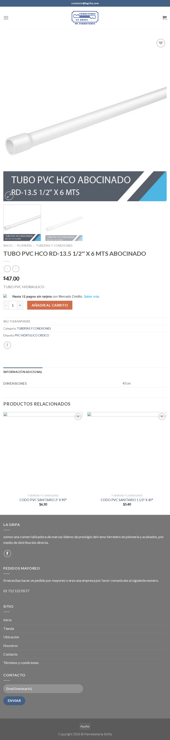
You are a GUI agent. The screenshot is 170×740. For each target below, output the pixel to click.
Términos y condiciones (21, 662)
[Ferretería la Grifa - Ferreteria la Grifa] (85, 17)
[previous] (12, 119)
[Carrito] (164, 18)
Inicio (8, 245)
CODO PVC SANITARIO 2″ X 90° (43, 500)
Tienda (8, 628)
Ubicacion (11, 637)
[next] (158, 119)
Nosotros (10, 645)
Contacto (10, 654)
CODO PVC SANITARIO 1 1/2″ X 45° (127, 500)
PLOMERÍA (24, 245)
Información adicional (22, 372)
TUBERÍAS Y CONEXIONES (54, 245)
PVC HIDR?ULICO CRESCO (32, 335)
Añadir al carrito (50, 305)
